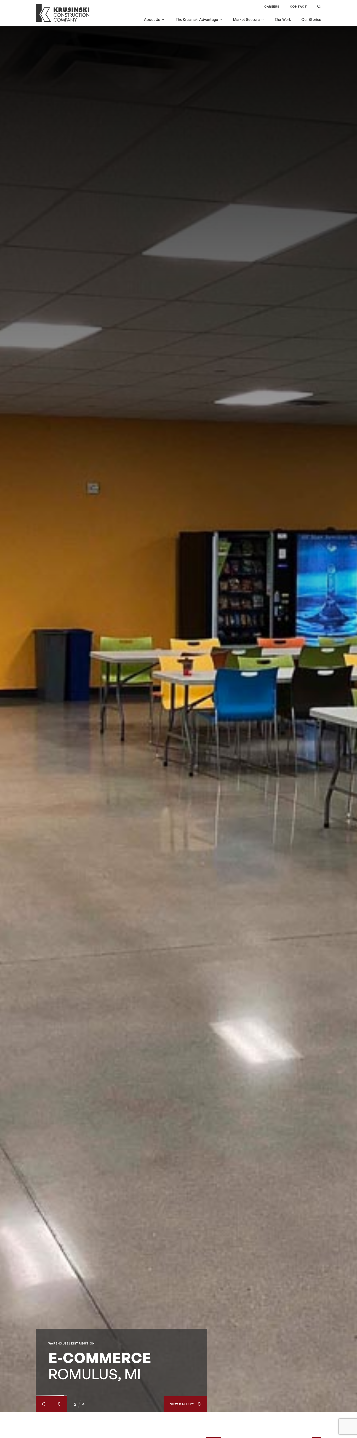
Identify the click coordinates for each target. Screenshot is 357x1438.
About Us (152, 19)
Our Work (283, 19)
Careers (271, 6)
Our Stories (311, 19)
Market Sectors (246, 19)
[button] (319, 7)
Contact (298, 6)
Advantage (196, 19)
